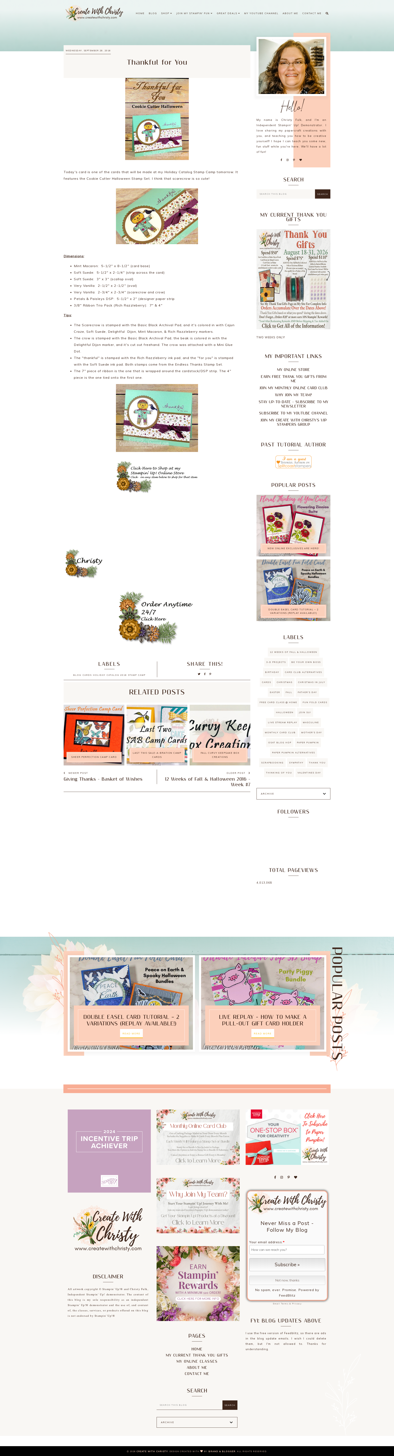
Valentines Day (309, 772)
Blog (153, 13)
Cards (87, 675)
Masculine (311, 722)
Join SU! (305, 712)
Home (140, 13)
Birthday (272, 672)
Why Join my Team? (293, 395)
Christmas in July (311, 682)
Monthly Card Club (280, 732)
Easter (275, 692)
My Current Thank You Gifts (197, 1355)
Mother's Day (311, 732)
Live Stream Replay (282, 722)
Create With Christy (152, 1451)
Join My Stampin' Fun (193, 13)
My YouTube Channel (261, 13)
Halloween (284, 712)
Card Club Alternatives (303, 672)
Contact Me (312, 13)
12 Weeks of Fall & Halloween (293, 652)
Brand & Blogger (222, 1451)
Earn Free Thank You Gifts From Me (293, 379)
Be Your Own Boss (306, 662)
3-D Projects (276, 662)
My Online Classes (197, 1361)
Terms (285, 1303)
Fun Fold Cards (315, 702)
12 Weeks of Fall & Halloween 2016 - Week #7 (207, 782)
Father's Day (307, 692)
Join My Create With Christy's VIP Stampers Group (293, 422)
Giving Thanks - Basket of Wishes (103, 779)
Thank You (317, 762)
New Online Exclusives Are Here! (293, 548)
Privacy (297, 1303)
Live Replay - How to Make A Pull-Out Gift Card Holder (263, 1020)
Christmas (284, 682)
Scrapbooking (272, 762)
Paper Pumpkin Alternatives (293, 752)
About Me (290, 13)
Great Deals (227, 13)
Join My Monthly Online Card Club (293, 388)
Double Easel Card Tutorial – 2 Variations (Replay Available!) (293, 611)
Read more (131, 1033)
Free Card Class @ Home (278, 702)
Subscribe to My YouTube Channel (293, 413)
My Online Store (293, 370)
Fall (289, 692)
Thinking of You (279, 772)
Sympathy (296, 762)
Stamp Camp (136, 675)
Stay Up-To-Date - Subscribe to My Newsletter (293, 404)
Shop (165, 13)
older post (236, 773)
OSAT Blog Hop (279, 742)
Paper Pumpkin (308, 742)
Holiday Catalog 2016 (110, 675)
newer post (78, 773)
